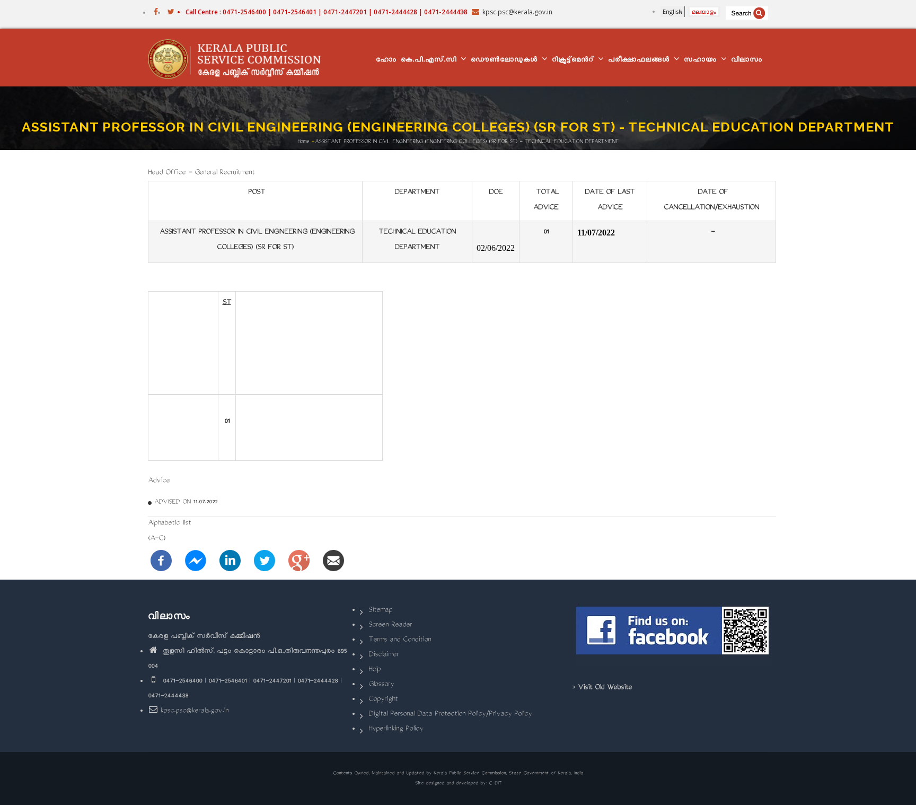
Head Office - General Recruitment (201, 173)
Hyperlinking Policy (395, 729)
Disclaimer (383, 655)
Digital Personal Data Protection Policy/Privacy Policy (450, 715)
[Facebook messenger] (195, 561)
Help (374, 670)
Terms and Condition (399, 640)
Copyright (383, 700)
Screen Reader (390, 625)
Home (303, 141)
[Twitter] (264, 561)
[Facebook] (161, 561)
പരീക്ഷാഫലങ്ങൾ (640, 61)
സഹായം (702, 61)
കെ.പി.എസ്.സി (430, 61)
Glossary (381, 685)
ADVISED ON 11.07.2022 (185, 502)
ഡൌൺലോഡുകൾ (506, 61)
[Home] (239, 58)
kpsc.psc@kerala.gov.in (194, 711)
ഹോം (386, 61)
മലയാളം (704, 11)
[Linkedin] (230, 561)
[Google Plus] (299, 561)
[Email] (333, 561)
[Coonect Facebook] (674, 634)
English (672, 11)
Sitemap (380, 611)
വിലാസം (746, 61)
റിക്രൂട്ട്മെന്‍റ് (574, 61)
